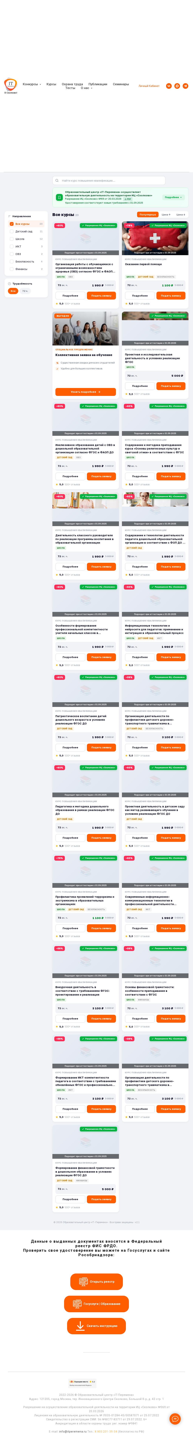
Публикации (98, 84)
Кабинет (154, 85)
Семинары (121, 84)
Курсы (51, 84)
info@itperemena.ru (73, 1431)
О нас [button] (85, 88)
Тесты (70, 88)
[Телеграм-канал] (185, 86)
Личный (143, 85)
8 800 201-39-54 (106, 1431)
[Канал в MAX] (177, 86)
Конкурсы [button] (31, 84)
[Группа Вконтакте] (169, 86)
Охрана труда (72, 84)
